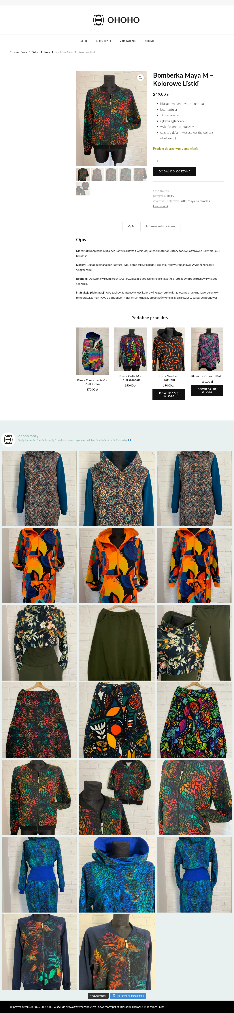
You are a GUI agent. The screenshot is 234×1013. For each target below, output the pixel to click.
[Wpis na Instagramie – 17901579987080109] (39, 643)
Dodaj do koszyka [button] (92, 350)
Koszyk (149, 40)
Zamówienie (128, 40)
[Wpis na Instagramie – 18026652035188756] (117, 643)
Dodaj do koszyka (174, 171)
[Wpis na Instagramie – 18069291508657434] (117, 488)
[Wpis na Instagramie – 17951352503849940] (194, 643)
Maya (191, 201)
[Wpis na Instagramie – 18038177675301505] (194, 797)
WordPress (157, 1006)
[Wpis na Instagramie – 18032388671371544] (194, 565)
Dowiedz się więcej (168, 394)
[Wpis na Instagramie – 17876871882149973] (117, 720)
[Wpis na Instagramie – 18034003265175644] (117, 797)
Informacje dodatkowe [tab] (160, 226)
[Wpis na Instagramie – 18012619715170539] (194, 875)
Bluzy (170, 195)
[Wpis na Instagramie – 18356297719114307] (194, 720)
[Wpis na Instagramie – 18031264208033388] (39, 720)
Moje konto (103, 40)
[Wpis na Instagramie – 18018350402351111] (117, 875)
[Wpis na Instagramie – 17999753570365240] (39, 875)
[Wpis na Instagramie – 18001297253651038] (39, 565)
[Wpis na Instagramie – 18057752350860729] (117, 565)
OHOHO (46, 1006)
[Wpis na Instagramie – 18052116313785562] (194, 488)
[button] (140, 77)
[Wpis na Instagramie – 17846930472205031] (117, 952)
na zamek (202, 201)
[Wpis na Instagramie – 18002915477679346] (39, 488)
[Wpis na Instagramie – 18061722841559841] (39, 952)
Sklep (84, 40)
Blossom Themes (130, 1006)
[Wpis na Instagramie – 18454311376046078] (39, 797)
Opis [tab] (131, 226)
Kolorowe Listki (176, 201)
